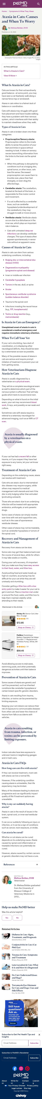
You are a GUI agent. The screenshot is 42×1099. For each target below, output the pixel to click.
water (16, 568)
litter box (28, 568)
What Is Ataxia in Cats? (14, 71)
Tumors (8, 284)
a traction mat (26, 592)
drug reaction (20, 314)
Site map (27, 1088)
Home (4, 11)
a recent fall (23, 456)
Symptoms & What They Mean (21, 11)
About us (4, 1082)
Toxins (8, 314)
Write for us (14, 1082)
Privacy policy (32, 1086)
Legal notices (17, 1088)
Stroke (8, 289)
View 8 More (10, 76)
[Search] (38, 4)
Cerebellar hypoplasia (15, 280)
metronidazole (11, 317)
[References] (21, 864)
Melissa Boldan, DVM (19, 28)
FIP (11, 309)
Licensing (36, 1082)
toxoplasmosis (20, 309)
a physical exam (22, 381)
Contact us (25, 1082)
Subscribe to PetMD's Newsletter (15, 1053)
